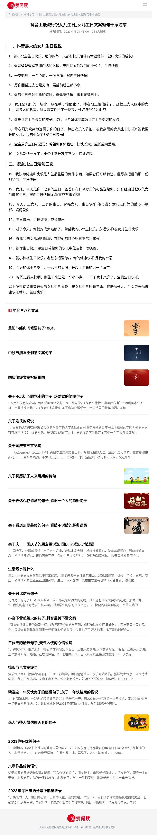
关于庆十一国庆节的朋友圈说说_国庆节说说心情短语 (51, 544)
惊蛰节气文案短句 (23, 667)
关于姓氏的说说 (21, 421)
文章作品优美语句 (23, 766)
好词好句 (29, 14)
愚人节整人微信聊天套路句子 (32, 722)
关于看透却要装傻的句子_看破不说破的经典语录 (47, 525)
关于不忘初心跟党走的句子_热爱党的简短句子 (45, 396)
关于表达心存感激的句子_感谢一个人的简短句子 (47, 501)
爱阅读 (16, 14)
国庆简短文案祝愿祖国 (26, 377)
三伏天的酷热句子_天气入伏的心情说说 (40, 643)
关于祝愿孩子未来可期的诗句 (32, 476)
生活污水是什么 (21, 569)
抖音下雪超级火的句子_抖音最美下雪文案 (42, 618)
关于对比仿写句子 (23, 593)
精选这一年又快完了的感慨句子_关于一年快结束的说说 (53, 692)
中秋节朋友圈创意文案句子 (30, 353)
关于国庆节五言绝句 (24, 446)
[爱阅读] (17, 5)
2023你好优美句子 (24, 741)
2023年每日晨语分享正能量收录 (35, 791)
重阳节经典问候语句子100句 (31, 328)
